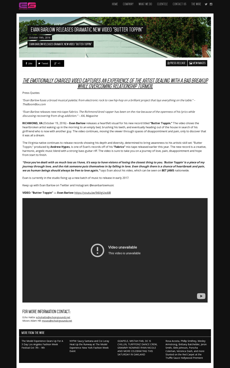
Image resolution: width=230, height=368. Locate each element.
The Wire (196, 4)
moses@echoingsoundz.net (57, 320)
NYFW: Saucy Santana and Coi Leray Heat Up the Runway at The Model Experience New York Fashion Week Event (89, 346)
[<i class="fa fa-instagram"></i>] (211, 4)
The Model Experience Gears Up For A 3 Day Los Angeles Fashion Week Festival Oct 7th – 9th (42, 344)
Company (128, 4)
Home (115, 4)
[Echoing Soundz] (27, 4)
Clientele (162, 4)
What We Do (145, 4)
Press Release (178, 63)
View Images (199, 63)
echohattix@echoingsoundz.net (53, 317)
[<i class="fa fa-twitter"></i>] (206, 4)
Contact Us (179, 4)
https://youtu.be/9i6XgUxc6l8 (92, 193)
